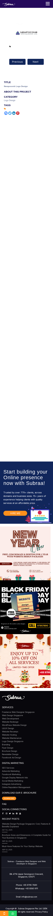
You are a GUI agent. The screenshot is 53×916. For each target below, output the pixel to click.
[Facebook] (6, 113)
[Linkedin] (13, 113)
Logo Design (9, 100)
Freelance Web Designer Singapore (18, 712)
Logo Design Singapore (12, 741)
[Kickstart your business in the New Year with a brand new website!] (25, 553)
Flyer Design (7, 748)
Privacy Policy (41, 912)
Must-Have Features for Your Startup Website (22, 846)
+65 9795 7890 (30, 885)
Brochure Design (9, 751)
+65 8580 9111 (31, 888)
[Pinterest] (17, 113)
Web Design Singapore (12, 715)
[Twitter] (10, 113)
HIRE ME (15, 513)
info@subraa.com (29, 897)
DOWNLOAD (9, 798)
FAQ (4, 804)
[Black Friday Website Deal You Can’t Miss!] (25, 607)
